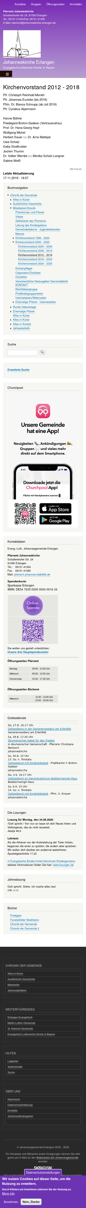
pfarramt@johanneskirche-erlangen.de (34, 22)
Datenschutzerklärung (20, 1105)
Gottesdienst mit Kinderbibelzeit (28, 763)
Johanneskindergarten (20, 1116)
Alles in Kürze (21, 199)
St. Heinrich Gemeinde (20, 1028)
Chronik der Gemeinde (23, 195)
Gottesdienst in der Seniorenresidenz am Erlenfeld (39, 728)
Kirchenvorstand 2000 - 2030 (32, 242)
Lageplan (13, 1061)
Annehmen (11, 1202)
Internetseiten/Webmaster (30, 298)
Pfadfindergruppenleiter (29, 293)
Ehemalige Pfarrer (24, 311)
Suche (11, 1072)
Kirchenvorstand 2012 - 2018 (35, 255)
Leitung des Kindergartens (31, 225)
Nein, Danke (31, 1201)
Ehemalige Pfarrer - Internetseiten (35, 302)
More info (8, 1193)
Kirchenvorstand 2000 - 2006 (35, 246)
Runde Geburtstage (24, 307)
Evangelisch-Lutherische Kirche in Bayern (31, 1034)
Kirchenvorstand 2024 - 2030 (35, 263)
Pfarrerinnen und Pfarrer (29, 212)
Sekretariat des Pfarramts (30, 221)
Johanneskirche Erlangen (28, 61)
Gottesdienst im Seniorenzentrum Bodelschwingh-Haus (42, 778)
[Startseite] (22, 44)
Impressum (14, 1099)
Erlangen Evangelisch (20, 1017)
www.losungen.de (63, 865)
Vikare (19, 216)
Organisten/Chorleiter (28, 273)
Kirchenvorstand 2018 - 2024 (35, 259)
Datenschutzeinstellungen (43, 1172)
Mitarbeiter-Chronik (24, 208)
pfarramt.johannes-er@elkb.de (32, 574)
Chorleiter (21, 277)
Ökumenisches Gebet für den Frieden (31, 740)
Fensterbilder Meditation (24, 920)
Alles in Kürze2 (22, 324)
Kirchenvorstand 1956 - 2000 (32, 238)
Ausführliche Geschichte (27, 204)
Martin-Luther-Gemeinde (21, 1023)
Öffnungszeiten (55, 4)
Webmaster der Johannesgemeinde (57, 1157)
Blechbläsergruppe (26, 289)
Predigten (16, 915)
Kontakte (20, 4)
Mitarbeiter (14, 984)
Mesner (19, 234)
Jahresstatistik (21, 328)
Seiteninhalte (15, 1066)
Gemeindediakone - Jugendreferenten (37, 229)
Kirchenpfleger (23, 268)
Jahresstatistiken (17, 990)
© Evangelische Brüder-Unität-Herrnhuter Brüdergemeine (41, 861)
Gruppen (36, 4)
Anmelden (76, 4)
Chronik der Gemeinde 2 (24, 928)
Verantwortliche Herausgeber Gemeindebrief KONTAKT (41, 283)
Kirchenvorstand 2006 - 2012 (35, 250)
